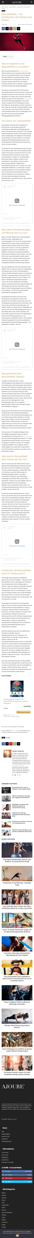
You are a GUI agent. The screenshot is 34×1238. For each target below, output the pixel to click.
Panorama (4, 1222)
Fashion (4, 1195)
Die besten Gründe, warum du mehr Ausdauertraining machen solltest (17, 1073)
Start (3, 7)
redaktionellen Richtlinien (18, 765)
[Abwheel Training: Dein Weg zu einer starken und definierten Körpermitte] (6, 833)
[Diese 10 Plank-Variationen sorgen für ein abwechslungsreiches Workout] (17, 920)
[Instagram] (15, 774)
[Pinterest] (11, 28)
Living (3, 1217)
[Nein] (32, 1233)
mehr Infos (12, 715)
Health (3, 1207)
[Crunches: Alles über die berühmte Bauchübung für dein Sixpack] (17, 943)
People (3, 1224)
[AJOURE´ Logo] (17, 2)
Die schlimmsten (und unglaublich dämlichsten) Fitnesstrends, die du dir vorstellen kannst (17, 979)
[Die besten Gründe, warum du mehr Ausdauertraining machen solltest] (17, 1063)
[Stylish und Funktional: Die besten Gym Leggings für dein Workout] (6, 799)
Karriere (4, 1210)
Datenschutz (5, 1160)
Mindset (4, 1220)
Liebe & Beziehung (7, 1212)
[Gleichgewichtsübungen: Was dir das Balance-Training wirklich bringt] (17, 850)
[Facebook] (3, 28)
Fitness (6, 7)
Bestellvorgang (6, 1134)
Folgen (29, 1174)
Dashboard (5, 1139)
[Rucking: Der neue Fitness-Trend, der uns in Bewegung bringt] (6, 824)
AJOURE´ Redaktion (18, 751)
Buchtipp (8, 737)
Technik (4, 1227)
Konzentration (28, 98)
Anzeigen (10, 56)
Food (3, 1202)
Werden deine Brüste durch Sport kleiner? (17, 1027)
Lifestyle (4, 1215)
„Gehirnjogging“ (23, 71)
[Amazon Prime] (17, 708)
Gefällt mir (28, 1171)
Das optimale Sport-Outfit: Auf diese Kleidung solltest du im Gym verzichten (17, 907)
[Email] (18, 28)
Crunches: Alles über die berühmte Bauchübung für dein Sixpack (17, 954)
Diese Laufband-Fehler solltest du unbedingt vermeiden (17, 1003)
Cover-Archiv (5, 1152)
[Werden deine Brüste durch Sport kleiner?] (17, 1016)
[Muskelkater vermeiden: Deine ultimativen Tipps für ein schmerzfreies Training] (6, 807)
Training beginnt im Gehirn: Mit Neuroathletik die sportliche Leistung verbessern (15, 701)
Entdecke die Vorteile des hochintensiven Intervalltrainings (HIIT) (21, 814)
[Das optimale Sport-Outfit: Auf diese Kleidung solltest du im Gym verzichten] (17, 897)
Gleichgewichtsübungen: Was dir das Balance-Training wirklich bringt (17, 860)
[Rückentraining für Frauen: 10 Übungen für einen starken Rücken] (6, 790)
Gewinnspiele (5, 1205)
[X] (7, 28)
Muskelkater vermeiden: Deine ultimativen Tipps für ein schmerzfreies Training (20, 806)
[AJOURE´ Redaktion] (7, 763)
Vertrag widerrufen (7, 1141)
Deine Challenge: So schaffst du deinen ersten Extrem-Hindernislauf (17, 1050)
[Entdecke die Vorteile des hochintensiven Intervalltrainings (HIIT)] (6, 816)
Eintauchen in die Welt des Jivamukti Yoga (17, 884)
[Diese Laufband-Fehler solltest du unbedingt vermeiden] (17, 992)
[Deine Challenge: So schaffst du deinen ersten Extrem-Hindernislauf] (17, 1039)
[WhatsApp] (14, 28)
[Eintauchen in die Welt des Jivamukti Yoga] (17, 873)
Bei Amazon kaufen (24, 712)
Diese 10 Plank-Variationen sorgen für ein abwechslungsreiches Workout (17, 931)
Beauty (3, 1193)
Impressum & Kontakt (7, 1162)
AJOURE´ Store (5, 1136)
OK (17, 1235)
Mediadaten (5, 1157)
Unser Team (5, 1155)
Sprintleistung (27, 436)
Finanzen (4, 1197)
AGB (3, 1131)
